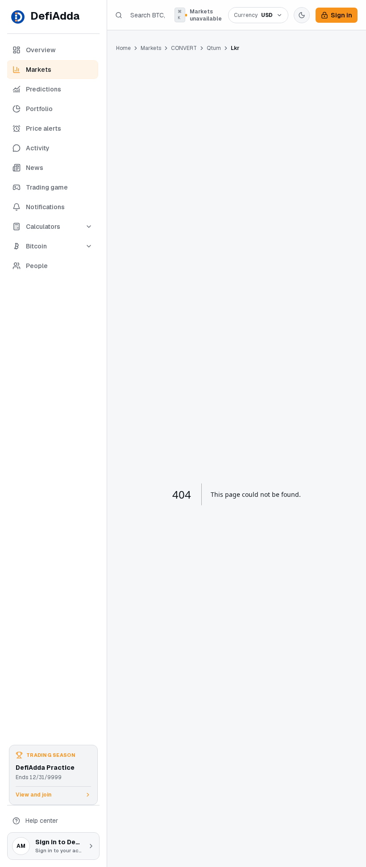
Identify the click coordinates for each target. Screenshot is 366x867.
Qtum (214, 48)
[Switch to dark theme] (302, 15)
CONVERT (184, 48)
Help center (41, 821)
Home (123, 48)
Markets (151, 48)
